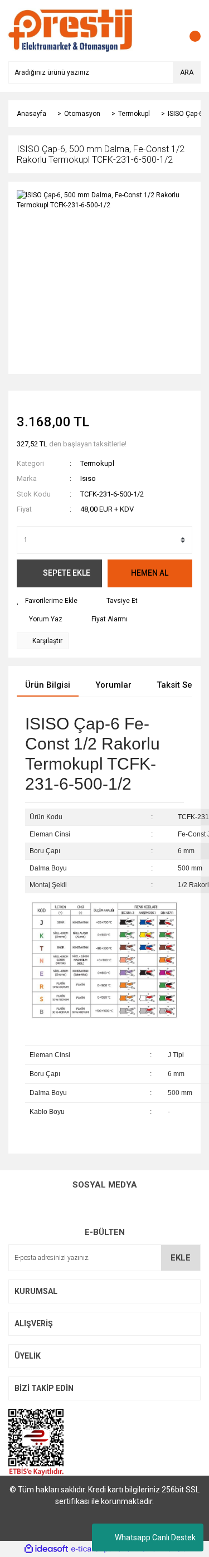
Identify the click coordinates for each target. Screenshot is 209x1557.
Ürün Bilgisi (47, 685)
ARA (186, 72)
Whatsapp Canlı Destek (155, 1537)
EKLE (181, 1258)
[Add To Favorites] (47, 601)
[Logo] (70, 30)
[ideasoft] (46, 1549)
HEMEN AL (149, 572)
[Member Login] (167, 31)
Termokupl (97, 463)
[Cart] (189, 31)
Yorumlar (113, 685)
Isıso (88, 478)
